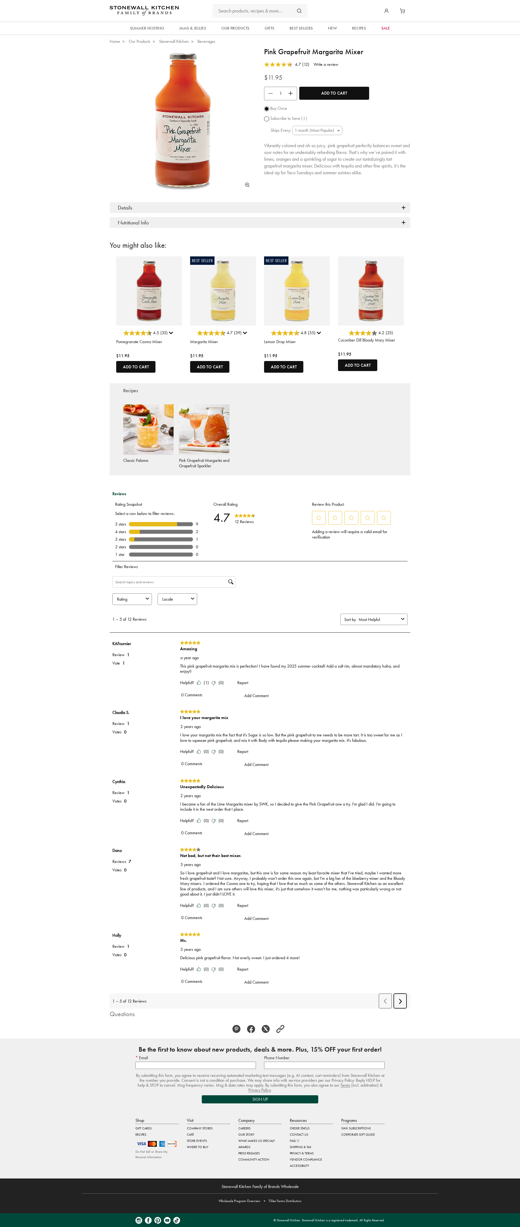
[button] (386, 10)
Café (190, 1134)
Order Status (300, 1128)
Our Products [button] (235, 28)
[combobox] (260, 11)
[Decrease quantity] (269, 93)
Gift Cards (143, 1128)
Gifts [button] (269, 28)
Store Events (197, 1141)
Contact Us (299, 1134)
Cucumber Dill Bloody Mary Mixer (366, 340)
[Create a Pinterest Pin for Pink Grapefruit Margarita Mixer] (238, 1029)
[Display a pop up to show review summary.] (171, 334)
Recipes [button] (359, 28)
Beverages (206, 41)
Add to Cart (334, 93)
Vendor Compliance (306, 1159)
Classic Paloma (135, 460)
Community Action (253, 1159)
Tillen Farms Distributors (285, 1201)
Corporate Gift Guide (358, 1134)
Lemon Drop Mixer (280, 341)
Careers (244, 1128)
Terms (345, 1085)
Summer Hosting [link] (147, 28)
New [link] (332, 28)
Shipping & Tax (300, 1147)
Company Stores (200, 1128)
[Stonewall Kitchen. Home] (144, 11)
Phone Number (277, 1057)
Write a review (326, 64)
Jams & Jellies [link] (192, 28)
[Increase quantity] (292, 93)
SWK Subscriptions (356, 1128)
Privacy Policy (259, 1090)
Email (143, 1057)
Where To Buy (197, 1147)
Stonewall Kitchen (174, 41)
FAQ (293, 1141)
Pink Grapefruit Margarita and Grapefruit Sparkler (204, 463)
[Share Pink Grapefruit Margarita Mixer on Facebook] (252, 1029)
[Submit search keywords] (299, 11)
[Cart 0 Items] (403, 10)
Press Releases (249, 1153)
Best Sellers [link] (301, 28)
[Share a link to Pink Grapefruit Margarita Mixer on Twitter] (267, 1029)
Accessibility (299, 1166)
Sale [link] (385, 28)
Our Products (139, 41)
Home (115, 41)
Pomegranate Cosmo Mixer (139, 341)
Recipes (140, 1134)
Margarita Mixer (204, 341)
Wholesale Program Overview (239, 1201)
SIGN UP (260, 1099)
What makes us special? (256, 1141)
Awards (244, 1147)
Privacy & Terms (302, 1153)
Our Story (246, 1134)
